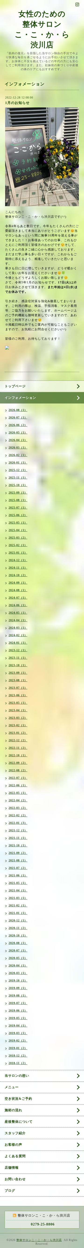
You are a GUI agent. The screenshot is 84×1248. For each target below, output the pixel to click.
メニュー (12, 1087)
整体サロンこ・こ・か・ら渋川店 (39, 1240)
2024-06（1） (18, 605)
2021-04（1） (18, 890)
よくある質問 (15, 1156)
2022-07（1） (18, 778)
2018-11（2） (18, 1063)
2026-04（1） (18, 440)
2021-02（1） (18, 905)
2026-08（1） (18, 410)
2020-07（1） (18, 950)
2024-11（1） (18, 567)
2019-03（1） (18, 1033)
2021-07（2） (18, 868)
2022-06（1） (18, 785)
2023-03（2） (18, 717)
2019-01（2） (18, 1048)
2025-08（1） (18, 500)
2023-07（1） (18, 687)
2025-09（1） (18, 492)
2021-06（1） (18, 875)
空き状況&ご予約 (18, 1098)
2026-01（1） (18, 462)
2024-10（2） (18, 575)
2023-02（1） (18, 725)
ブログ (10, 1190)
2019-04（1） (18, 1025)
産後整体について (19, 1121)
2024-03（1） (18, 627)
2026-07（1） (18, 417)
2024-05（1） (18, 612)
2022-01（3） (18, 823)
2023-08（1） (18, 680)
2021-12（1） (18, 830)
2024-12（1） (18, 560)
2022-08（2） (18, 770)
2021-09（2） (18, 853)
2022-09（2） (18, 763)
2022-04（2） (18, 800)
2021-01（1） (18, 913)
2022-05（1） (18, 793)
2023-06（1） (18, 695)
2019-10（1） (18, 980)
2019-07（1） (18, 1003)
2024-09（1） (18, 582)
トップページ (15, 386)
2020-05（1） (18, 958)
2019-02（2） (18, 1040)
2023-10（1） (18, 665)
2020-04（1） (18, 965)
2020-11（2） (18, 928)
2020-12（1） (18, 920)
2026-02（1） (18, 455)
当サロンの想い (17, 1075)
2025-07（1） (18, 507)
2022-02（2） (18, 815)
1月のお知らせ (17, 103)
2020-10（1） (18, 935)
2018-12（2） (18, 1055)
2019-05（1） (18, 1018)
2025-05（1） (18, 522)
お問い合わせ (15, 1179)
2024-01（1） (18, 642)
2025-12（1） (18, 470)
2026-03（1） (18, 447)
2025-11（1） (18, 477)
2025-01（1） (18, 552)
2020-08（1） (18, 943)
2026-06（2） (18, 425)
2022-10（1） (18, 755)
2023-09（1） (18, 672)
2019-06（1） (18, 1010)
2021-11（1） (18, 838)
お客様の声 (13, 1144)
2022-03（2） (18, 808)
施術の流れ (13, 1110)
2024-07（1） (18, 597)
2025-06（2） (18, 515)
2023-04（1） (18, 710)
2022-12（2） (18, 740)
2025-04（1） (18, 530)
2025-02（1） (18, 545)
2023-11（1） (18, 657)
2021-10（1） (18, 845)
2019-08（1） (18, 995)
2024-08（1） (18, 590)
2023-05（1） (18, 702)
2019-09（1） (18, 988)
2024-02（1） (18, 635)
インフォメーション (20, 398)
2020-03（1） (18, 973)
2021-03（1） (18, 898)
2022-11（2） (18, 748)
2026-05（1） (18, 432)
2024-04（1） (18, 620)
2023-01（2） (18, 732)
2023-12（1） (18, 650)
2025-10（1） (18, 485)
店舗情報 (12, 1167)
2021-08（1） (18, 860)
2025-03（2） (18, 537)
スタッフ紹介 (15, 1133)
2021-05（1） (18, 883)
